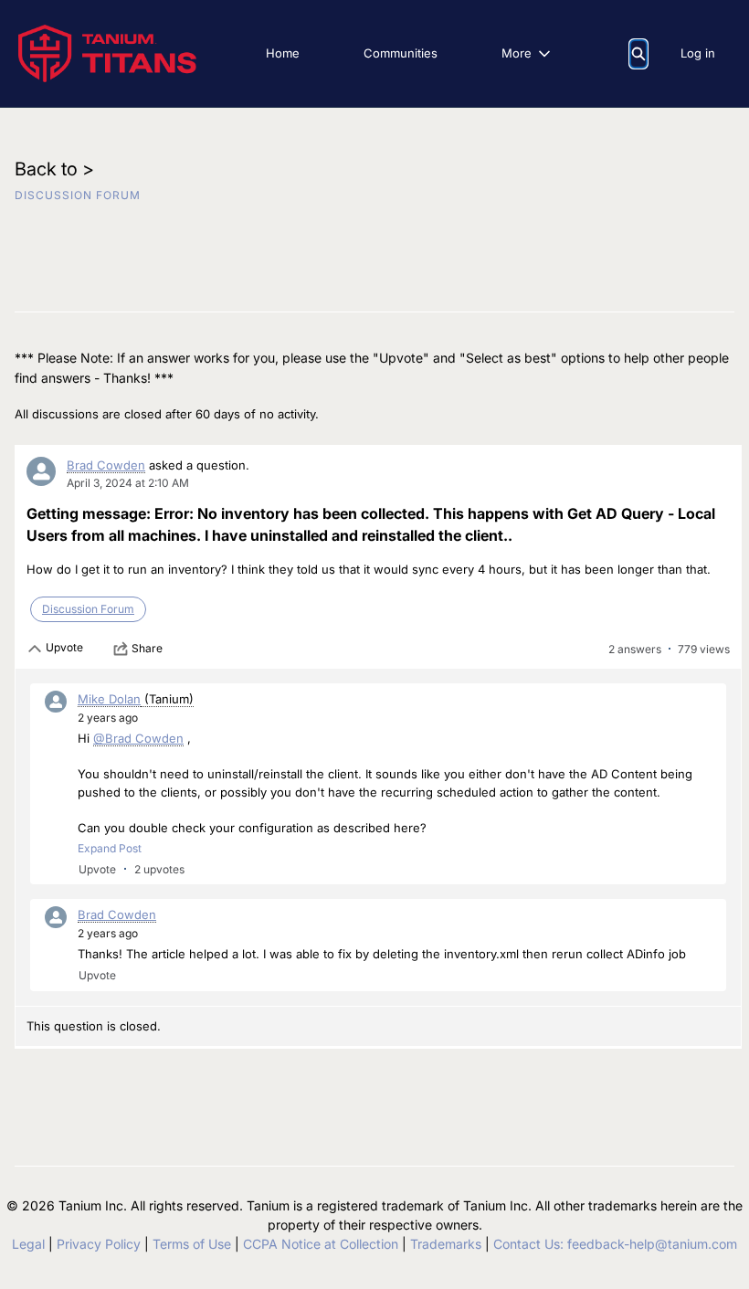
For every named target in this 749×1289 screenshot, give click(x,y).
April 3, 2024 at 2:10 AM (128, 483)
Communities (401, 53)
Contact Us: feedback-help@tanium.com (615, 1244)
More (516, 53)
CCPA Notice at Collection (320, 1244)
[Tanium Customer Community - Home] (107, 53)
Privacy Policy (99, 1244)
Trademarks (445, 1244)
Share (147, 648)
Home (283, 53)
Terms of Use (192, 1244)
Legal (28, 1244)
